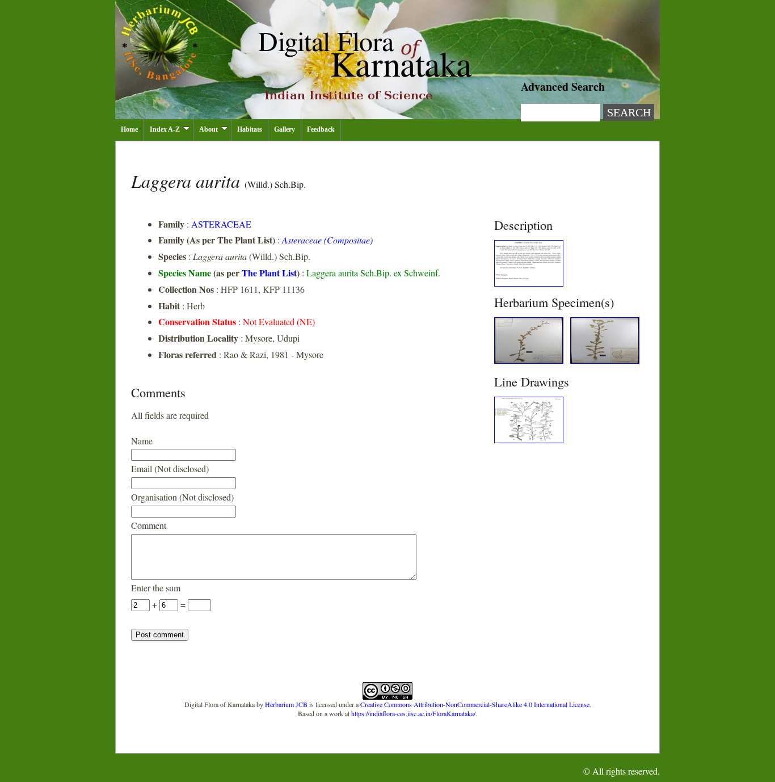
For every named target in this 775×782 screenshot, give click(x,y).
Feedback (321, 129)
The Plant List (269, 272)
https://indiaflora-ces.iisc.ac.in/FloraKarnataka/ (413, 713)
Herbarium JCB (286, 704)
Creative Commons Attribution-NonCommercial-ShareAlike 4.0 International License (474, 704)
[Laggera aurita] (528, 283)
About (208, 129)
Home (129, 129)
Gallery (284, 129)
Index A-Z (165, 129)
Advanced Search (563, 86)
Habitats (249, 129)
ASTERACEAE (221, 224)
